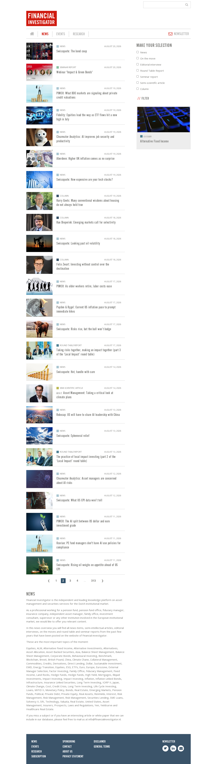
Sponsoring (69, 741)
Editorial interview (150, 64)
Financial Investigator (32, 34)
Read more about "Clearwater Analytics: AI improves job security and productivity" (75, 137)
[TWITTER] (165, 748)
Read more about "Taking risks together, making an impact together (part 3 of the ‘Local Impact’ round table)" (75, 350)
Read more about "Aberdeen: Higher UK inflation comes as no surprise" (75, 158)
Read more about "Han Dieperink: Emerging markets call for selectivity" (75, 222)
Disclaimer (100, 741)
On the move (147, 58)
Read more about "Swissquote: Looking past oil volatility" (75, 243)
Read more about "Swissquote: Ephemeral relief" (75, 435)
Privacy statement (73, 756)
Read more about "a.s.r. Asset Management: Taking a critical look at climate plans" (75, 393)
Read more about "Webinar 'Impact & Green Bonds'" (75, 72)
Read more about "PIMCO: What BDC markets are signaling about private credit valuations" (75, 94)
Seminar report (149, 76)
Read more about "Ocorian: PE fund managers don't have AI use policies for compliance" (75, 544)
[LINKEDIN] (173, 748)
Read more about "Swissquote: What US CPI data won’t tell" (75, 500)
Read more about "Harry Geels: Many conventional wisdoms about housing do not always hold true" (75, 201)
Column (144, 89)
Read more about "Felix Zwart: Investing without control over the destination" (75, 265)
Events (60, 34)
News (45, 34)
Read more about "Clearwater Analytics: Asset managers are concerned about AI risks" (75, 479)
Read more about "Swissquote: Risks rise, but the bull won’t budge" (75, 329)
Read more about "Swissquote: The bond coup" (75, 51)
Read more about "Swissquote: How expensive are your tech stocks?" (75, 179)
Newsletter (181, 34)
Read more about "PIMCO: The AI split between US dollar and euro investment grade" (75, 522)
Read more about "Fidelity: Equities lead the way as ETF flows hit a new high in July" (75, 115)
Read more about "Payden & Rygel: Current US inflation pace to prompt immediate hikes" (75, 308)
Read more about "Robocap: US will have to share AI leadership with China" (75, 414)
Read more (163, 127)
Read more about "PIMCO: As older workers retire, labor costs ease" (75, 286)
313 (93, 580)
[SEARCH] (187, 4)
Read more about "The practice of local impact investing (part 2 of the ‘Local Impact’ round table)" (75, 457)
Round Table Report (152, 70)
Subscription (38, 756)
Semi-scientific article (152, 82)
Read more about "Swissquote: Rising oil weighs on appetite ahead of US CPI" (75, 565)
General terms (102, 746)
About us (67, 751)
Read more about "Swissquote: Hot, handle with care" (75, 371)
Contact (67, 746)
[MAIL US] (181, 748)
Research (79, 34)
